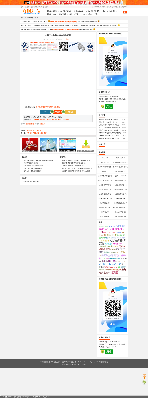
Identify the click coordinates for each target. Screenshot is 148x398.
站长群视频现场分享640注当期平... (110, 135)
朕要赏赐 (57, 112)
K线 (101, 232)
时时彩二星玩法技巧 (110, 264)
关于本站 (124, 7)
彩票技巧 (42, 124)
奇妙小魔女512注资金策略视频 (33, 165)
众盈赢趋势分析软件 (93, 11)
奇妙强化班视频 (52, 11)
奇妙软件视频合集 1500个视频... (109, 119)
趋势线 (119, 270)
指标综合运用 (120, 261)
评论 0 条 (68, 39)
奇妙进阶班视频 (65, 11)
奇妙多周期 (108, 244)
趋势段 (114, 270)
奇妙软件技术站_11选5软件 (60, 119)
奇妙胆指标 (113, 252)
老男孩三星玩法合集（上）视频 (37, 133)
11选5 (83, 14)
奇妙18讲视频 (96, 7)
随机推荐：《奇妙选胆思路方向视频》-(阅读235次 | (23, 397)
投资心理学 (62, 14)
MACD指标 (112, 232)
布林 (107, 258)
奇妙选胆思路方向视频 (34, 130)
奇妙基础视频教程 (112, 242)
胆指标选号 (101, 269)
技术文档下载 (116, 7)
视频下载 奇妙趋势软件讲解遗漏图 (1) (74, 163)
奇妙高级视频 (103, 207)
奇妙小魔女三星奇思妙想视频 (33, 168)
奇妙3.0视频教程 (103, 176)
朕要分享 (70, 112)
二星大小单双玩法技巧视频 (32, 171)
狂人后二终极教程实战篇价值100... (110, 127)
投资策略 (112, 261)
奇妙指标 (113, 249)
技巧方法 (104, 212)
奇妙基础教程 (104, 241)
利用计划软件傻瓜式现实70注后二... (110, 138)
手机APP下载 (93, 14)
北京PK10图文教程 (104, 167)
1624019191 (113, 99)
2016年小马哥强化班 (116, 226)
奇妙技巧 (116, 246)
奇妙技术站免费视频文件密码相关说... (111, 133)
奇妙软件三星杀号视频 (31, 163)
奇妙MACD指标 (119, 238)
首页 (22, 17)
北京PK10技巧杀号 (109, 11)
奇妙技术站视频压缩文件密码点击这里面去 (65, 29)
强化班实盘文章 (114, 258)
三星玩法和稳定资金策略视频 (41, 119)
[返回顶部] (144, 376)
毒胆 (118, 267)
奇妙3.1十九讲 (106, 7)
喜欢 (46, 112)
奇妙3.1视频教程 (103, 180)
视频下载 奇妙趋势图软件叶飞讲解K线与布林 (76, 160)
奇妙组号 (107, 252)
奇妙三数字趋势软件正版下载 (108, 122)
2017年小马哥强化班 (110, 229)
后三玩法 (118, 232)
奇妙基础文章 (103, 185)
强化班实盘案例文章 (119, 207)
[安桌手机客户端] (144, 384)
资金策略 (108, 270)
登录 (28, 181)
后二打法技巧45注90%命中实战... (109, 125)
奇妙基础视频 (118, 185)
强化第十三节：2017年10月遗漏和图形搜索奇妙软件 (78, 168)
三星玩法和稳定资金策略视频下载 (48, 107)
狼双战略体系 (119, 216)
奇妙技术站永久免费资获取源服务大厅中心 (63, 22)
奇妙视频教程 (78, 11)
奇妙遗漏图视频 (119, 203)
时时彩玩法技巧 (110, 267)
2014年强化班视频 (103, 226)
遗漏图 (114, 272)
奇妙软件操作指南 (104, 198)
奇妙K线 (109, 238)
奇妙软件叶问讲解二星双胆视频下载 (73, 165)
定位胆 (103, 258)
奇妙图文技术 (51, 14)
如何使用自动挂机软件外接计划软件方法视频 (76, 171)
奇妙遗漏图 (103, 203)
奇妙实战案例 (103, 189)
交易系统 (103, 162)
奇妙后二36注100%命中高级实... (109, 130)
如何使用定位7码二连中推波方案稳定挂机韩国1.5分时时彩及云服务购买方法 (48, 160)
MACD (105, 232)
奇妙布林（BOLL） (119, 244)
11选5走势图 (119, 158)
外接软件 (103, 171)
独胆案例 (123, 267)
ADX (124, 229)
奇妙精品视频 (103, 194)
